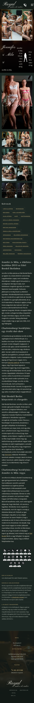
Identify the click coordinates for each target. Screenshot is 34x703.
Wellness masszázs (9, 253)
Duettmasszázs (25, 216)
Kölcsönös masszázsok (21, 235)
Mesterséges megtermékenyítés (12, 238)
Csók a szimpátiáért (19, 212)
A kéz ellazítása (8, 208)
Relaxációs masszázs (22, 246)
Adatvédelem (24, 690)
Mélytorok (6, 242)
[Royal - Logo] (13, 7)
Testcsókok (17, 250)
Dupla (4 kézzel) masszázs (11, 220)
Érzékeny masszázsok (24, 253)
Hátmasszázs (7, 235)
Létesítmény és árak (18, 597)
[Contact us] (25, 6)
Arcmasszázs (20, 208)
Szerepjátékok (7, 250)
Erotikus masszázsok (9, 227)
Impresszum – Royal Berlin (13, 693)
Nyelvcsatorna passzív (19, 242)
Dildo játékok (7, 216)
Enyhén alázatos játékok (10, 223)
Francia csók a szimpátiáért (11, 231)
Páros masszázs (8, 246)
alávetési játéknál (13, 363)
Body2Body (6, 212)
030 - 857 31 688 (18, 670)
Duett (16, 216)
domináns (8, 455)
